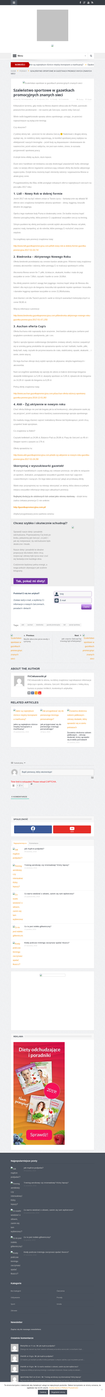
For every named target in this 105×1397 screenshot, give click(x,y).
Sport (13, 1275)
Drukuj (81, 70)
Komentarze (33, 814)
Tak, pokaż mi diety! (30, 552)
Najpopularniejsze (20, 814)
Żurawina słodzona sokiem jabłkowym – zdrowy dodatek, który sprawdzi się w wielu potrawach (79, 707)
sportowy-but (26, 1348)
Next (77, 606)
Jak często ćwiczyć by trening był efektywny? (70, 610)
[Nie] (102, 1389)
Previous (30, 606)
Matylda (24, 1316)
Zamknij (43, 1392)
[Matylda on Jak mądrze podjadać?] (14, 1318)
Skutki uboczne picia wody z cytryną (37, 611)
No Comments (64, 70)
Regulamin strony (58, 1392)
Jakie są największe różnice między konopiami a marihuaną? (25, 697)
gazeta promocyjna (53, 596)
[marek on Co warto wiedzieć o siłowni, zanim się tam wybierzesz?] (14, 1339)
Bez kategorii (16, 1262)
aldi (23, 596)
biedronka (39, 596)
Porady (54, 70)
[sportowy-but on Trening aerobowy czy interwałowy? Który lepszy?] (14, 1350)
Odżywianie (15, 1268)
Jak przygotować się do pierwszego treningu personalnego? (50, 697)
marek (23, 1327)
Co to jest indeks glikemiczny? (37, 897)
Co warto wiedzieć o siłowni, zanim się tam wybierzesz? (49, 864)
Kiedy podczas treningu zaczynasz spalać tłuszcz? (46, 913)
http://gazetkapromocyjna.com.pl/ (29, 478)
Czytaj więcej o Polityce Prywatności (63, 1388)
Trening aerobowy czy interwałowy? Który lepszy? (46, 836)
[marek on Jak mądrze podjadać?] (14, 1329)
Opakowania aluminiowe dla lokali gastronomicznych (77, 36)
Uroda (59, 1275)
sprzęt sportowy (74, 596)
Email (90, 70)
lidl (65, 596)
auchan (30, 596)
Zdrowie (14, 1281)
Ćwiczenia (61, 1262)
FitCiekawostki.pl (27, 70)
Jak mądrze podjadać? (34, 819)
